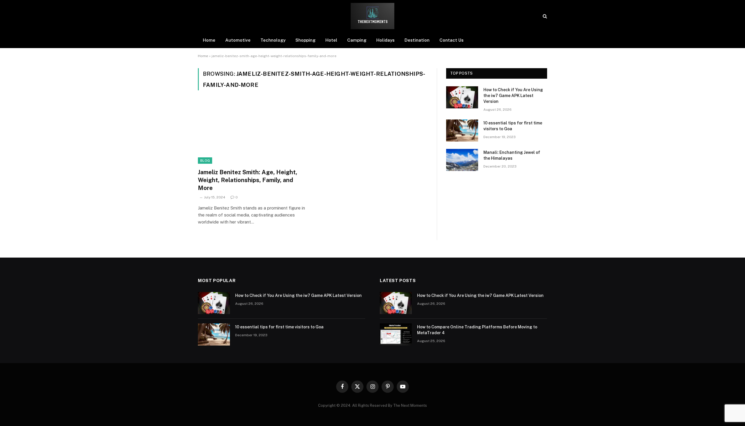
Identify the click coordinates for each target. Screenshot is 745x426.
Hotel (331, 40)
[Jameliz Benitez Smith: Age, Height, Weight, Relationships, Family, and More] (252, 133)
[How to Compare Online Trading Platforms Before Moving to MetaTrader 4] (396, 334)
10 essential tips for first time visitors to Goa (512, 126)
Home (209, 40)
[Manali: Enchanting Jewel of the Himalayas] (462, 160)
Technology (272, 40)
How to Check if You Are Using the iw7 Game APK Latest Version (513, 95)
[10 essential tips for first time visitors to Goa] (462, 130)
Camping (356, 40)
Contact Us (451, 40)
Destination (417, 40)
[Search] (544, 16)
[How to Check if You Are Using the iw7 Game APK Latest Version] (462, 97)
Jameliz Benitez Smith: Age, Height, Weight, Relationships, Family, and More (247, 180)
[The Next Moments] (372, 16)
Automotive (238, 40)
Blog (205, 160)
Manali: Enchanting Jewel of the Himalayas (511, 155)
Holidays (385, 40)
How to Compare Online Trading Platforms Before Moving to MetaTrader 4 (477, 330)
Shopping (305, 40)
